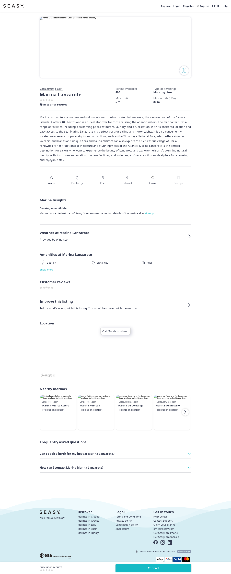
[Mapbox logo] (48, 375)
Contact (153, 568)
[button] (115, 236)
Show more (46, 269)
